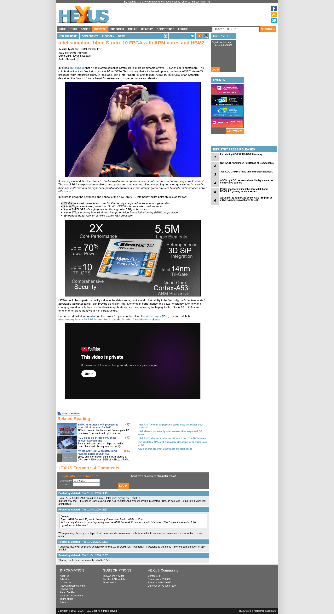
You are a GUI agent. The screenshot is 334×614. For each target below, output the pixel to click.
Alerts (112, 576)
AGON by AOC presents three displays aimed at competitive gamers (246, 181)
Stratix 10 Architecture (136, 319)
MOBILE (132, 29)
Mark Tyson (68, 49)
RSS (105, 576)
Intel (67, 53)
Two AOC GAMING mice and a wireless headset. (246, 172)
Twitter (120, 576)
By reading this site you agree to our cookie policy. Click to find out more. (165, 1)
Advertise (65, 579)
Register (163, 476)
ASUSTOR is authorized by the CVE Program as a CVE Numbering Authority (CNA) (246, 199)
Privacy (64, 602)
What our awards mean (72, 595)
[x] (208, 1)
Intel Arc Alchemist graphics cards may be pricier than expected (170, 426)
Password (65, 484)
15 (125, 451)
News (121, 36)
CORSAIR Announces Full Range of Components (247, 163)
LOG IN (215, 69)
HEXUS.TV (147, 29)
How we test (66, 589)
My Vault (70, 59)
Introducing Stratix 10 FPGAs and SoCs (84, 319)
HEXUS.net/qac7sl (81, 55)
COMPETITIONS (165, 29)
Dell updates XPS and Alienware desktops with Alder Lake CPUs (172, 443)
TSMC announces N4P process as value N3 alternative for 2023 (98, 426)
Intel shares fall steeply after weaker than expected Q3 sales (170, 433)
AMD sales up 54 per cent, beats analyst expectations (97, 439)
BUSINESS (100, 29)
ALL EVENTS (235, 131)
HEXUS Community (163, 570)
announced (77, 67)
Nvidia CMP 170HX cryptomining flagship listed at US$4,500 (97, 452)
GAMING (85, 29)
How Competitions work (72, 585)
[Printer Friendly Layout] (206, 37)
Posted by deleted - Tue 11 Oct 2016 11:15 (82, 493)
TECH (73, 29)
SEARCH (267, 29)
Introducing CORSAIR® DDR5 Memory (241, 154)
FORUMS (183, 29)
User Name (66, 480)
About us (64, 576)
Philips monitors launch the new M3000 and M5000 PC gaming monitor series (244, 190)
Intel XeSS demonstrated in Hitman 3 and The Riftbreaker (172, 438)
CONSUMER (117, 29)
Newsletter (120, 579)
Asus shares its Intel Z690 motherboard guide (165, 448)
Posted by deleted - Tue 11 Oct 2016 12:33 (83, 541)
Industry (108, 36)
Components (90, 36)
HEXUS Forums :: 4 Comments (88, 467)
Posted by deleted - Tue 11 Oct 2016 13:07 (83, 555)
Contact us (65, 582)
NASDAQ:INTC (79, 53)
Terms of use (66, 599)
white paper (153, 316)
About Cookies (67, 592)
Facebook (108, 579)
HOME (62, 29)
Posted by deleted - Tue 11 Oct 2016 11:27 (82, 509)
